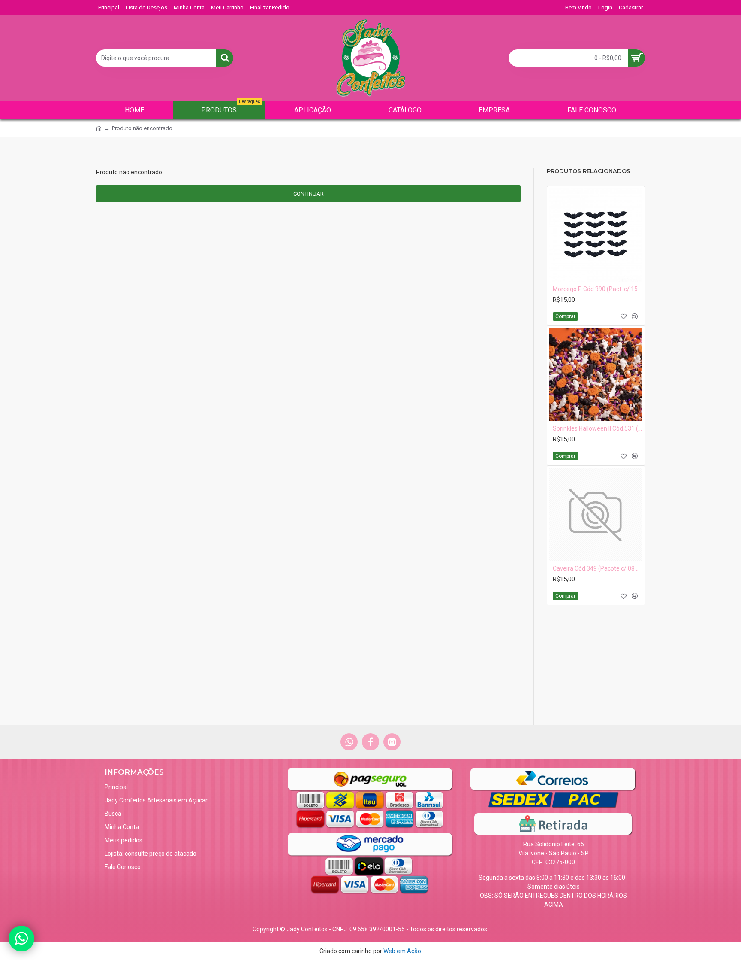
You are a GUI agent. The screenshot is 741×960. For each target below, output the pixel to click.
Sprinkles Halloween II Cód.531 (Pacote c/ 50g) (597, 428)
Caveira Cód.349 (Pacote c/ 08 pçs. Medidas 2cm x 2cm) (597, 568)
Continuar (308, 194)
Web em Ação (402, 951)
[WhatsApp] (21, 938)
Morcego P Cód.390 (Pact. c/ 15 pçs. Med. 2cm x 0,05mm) (597, 289)
